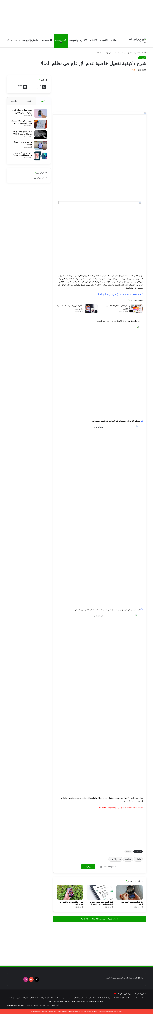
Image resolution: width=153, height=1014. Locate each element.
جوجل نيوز (37, 178)
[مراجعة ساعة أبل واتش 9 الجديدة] (40, 145)
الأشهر (29, 101)
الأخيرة (43, 101)
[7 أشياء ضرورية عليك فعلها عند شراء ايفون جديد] (91, 308)
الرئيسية (142, 53)
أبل (113, 40)
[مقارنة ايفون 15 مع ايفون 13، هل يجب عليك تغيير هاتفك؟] (40, 155)
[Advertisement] (76, 16)
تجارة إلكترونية (30, 40)
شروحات (60, 40)
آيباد (93, 40)
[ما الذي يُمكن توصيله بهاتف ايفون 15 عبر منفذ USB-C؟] (40, 134)
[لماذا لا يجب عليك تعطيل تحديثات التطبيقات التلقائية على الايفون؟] (100, 892)
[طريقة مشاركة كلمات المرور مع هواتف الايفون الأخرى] (40, 113)
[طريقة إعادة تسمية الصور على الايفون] (129, 892)
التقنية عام (46, 40)
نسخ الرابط (88, 867)
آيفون (103, 40)
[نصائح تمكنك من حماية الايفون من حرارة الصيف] (70, 892)
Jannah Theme (36, 1011)
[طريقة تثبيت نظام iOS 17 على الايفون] (136, 308)
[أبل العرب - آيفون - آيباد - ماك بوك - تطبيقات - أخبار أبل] (137, 40)
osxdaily (128, 851)
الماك (138, 859)
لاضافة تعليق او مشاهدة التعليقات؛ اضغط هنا (99, 919)
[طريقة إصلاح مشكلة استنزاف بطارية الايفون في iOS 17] (40, 124)
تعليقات (14, 101)
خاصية (127, 859)
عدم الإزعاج (115, 859)
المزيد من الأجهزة (78, 40)
